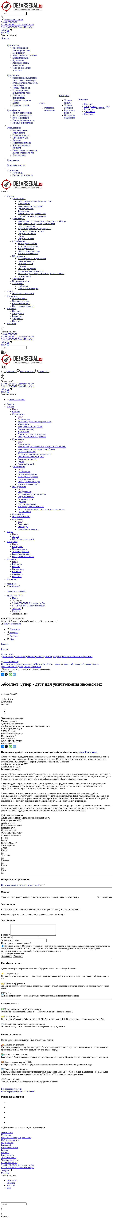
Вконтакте (15, 629)
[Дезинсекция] (22, 43)
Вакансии (16, 316)
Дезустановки (24, 276)
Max (12, 639)
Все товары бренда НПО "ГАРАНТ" (18, 1091)
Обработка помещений (23, 293)
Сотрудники (18, 313)
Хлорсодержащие (26, 248)
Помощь (5, 1152)
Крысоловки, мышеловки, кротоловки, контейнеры (42, 221)
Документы (17, 318)
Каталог (10, 196)
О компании (7, 1132)
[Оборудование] (22, 125)
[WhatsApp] (10, 674)
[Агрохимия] (22, 168)
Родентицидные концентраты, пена (34, 228)
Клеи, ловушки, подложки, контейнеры (36, 223)
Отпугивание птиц (21, 281)
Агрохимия (18, 283)
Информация (7, 1142)
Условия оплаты (19, 298)
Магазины (6, 1135)
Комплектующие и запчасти (31, 271)
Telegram (14, 632)
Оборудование (19, 256)
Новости (16, 311)
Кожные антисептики (28, 253)
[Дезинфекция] (22, 108)
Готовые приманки (27, 226)
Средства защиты (26, 261)
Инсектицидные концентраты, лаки (34, 201)
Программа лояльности (23, 306)
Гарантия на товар (9, 1147)
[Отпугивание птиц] (22, 163)
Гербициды (23, 286)
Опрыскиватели (25, 263)
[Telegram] (14, 674)
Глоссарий (6, 1145)
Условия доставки (20, 301)
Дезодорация (18, 278)
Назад (15, 409)
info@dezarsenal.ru (12, 624)
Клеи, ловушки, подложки (30, 206)
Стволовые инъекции (28, 288)
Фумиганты (23, 211)
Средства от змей (26, 238)
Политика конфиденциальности (16, 1137)
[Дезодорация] (22, 158)
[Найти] (2, 350)
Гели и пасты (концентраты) (31, 231)
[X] (6, 674)
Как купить (12, 296)
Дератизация (18, 218)
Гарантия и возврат (21, 303)
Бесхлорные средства (28, 246)
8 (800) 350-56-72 (9, 22)
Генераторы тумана (27, 268)
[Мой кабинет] (2, 329)
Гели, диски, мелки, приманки (32, 216)
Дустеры (22, 266)
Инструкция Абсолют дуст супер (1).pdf (20, 885)
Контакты (11, 323)
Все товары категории (11, 1089)
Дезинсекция (18, 198)
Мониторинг (24, 203)
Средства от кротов (27, 233)
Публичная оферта (10, 1140)
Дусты (21, 236)
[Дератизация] (22, 73)
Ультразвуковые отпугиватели (32, 258)
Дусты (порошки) (26, 208)
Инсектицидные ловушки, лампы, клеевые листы (41, 273)
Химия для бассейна (27, 243)
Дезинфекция (19, 241)
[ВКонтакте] (2, 674)
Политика (16, 321)
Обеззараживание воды (29, 251)
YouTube (14, 636)
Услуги (10, 291)
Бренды (4, 1150)
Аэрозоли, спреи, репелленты (32, 213)
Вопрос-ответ (7, 1155)
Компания (11, 308)
